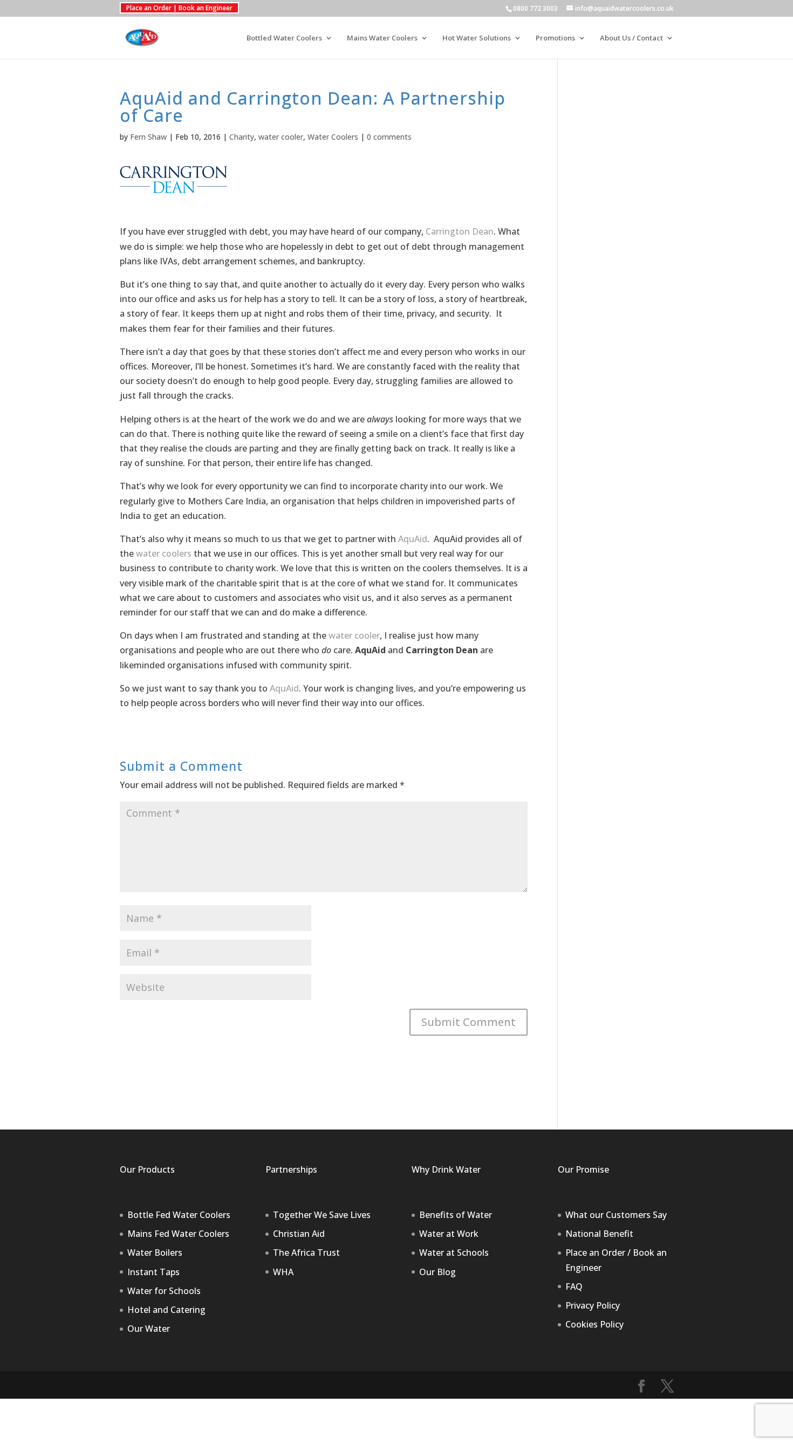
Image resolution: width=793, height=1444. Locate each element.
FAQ (574, 1286)
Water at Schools (454, 1252)
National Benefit (599, 1234)
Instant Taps (153, 1272)
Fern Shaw (148, 137)
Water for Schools (164, 1291)
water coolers (164, 553)
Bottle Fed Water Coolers (178, 1215)
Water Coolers (332, 137)
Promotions (555, 38)
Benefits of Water (455, 1215)
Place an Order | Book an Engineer (179, 7)
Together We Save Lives (322, 1215)
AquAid (412, 539)
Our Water (148, 1328)
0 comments (389, 137)
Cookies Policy (594, 1324)
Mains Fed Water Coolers (178, 1234)
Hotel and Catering (166, 1310)
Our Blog (437, 1272)
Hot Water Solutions (476, 38)
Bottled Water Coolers (284, 38)
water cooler (280, 137)
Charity (241, 137)
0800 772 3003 (535, 8)
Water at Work (448, 1234)
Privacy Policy (592, 1305)
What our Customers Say (616, 1215)
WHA (283, 1272)
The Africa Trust (306, 1252)
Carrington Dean (460, 231)
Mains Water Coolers (382, 38)
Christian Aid (299, 1234)
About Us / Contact (631, 38)
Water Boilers (154, 1252)
